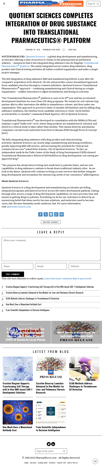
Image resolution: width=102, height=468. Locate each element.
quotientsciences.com (19, 206)
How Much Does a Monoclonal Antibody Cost (23, 304)
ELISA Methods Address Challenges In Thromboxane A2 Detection (32, 298)
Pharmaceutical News (51, 50)
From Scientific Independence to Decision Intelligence (28, 310)
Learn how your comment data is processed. (68, 278)
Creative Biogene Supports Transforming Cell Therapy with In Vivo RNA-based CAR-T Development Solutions (50, 286)
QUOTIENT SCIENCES (51, 222)
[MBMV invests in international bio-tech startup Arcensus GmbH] (76, 332)
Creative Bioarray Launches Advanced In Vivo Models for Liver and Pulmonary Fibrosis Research (44, 292)
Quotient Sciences (35, 56)
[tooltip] (40, 214)
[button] (97, 3)
